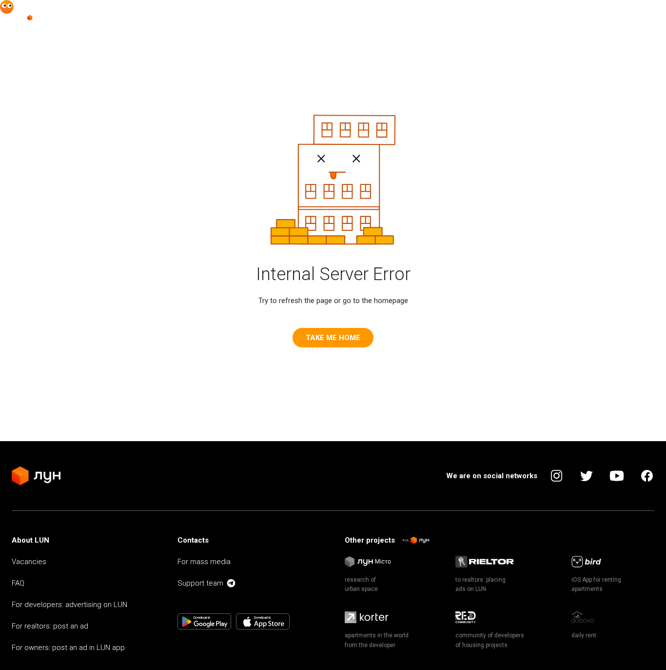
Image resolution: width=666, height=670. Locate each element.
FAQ (18, 583)
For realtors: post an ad (50, 626)
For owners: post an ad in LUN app (68, 647)
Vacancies (29, 561)
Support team (200, 583)
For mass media (204, 561)
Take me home (333, 337)
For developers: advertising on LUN (69, 604)
